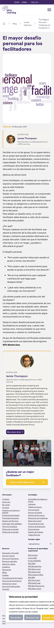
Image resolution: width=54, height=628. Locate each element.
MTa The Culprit (34, 580)
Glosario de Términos (10, 521)
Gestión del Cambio (35, 532)
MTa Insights (33, 555)
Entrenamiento (33, 529)
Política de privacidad (10, 529)
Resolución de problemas (38, 518)
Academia (6, 567)
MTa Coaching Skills (35, 575)
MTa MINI (31, 577)
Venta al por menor (9, 583)
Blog (15, 23)
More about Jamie (14, 432)
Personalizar (16, 617)
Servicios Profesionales (11, 586)
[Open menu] (49, 9)
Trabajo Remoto (34, 535)
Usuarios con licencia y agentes (11, 511)
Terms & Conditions (9, 526)
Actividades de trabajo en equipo (37, 500)
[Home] (4, 23)
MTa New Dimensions (36, 586)
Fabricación (6, 570)
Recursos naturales (9, 561)
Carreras (5, 507)
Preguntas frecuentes (10, 518)
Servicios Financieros (10, 558)
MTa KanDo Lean (34, 583)
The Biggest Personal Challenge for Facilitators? (45, 23)
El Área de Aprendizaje (11, 515)
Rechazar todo (32, 617)
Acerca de (6, 502)
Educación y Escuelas (10, 553)
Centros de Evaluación (36, 526)
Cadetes (5, 575)
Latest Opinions (27, 23)
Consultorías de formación (12, 578)
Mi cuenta (6, 505)
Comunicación (33, 510)
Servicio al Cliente (35, 512)
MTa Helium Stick (34, 588)
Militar (4, 572)
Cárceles (5, 589)
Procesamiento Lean (36, 524)
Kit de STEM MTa (34, 561)
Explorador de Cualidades (12, 524)
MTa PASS (31, 563)
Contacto (5, 499)
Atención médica (8, 564)
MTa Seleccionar (34, 569)
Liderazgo (32, 504)
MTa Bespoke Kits (34, 566)
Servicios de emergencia (11, 581)
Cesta (16, 2)
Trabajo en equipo (35, 507)
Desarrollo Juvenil (35, 521)
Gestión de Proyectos (36, 515)
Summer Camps (8, 556)
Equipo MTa (32, 558)
